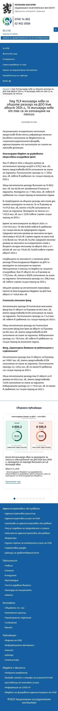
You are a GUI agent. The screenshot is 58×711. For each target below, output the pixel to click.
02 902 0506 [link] (22, 23)
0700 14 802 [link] (22, 19)
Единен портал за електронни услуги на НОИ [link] (28, 543)
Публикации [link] (9, 635)
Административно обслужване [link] (21, 508)
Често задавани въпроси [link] (18, 585)
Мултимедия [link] (11, 580)
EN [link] (9, 30)
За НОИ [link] (6, 48)
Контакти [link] (9, 602)
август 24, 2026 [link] (12, 469)
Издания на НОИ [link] (13, 640)
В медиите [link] (10, 575)
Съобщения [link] (11, 622)
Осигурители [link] (9, 59)
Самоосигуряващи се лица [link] (14, 65)
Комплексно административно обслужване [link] (27, 533)
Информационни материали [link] (19, 645)
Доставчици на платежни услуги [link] (22, 682)
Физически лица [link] (10, 54)
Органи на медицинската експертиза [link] (20, 70)
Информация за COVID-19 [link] (17, 687)
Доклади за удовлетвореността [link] (22, 553)
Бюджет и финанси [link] (14, 667)
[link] (56, 29)
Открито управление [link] (16, 672)
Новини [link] (9, 565)
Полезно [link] (9, 570)
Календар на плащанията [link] (18, 590)
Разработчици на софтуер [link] (15, 75)
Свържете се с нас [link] (15, 608)
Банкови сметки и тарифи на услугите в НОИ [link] (29, 677)
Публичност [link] (10, 560)
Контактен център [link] (15, 612)
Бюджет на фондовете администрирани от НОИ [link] (31, 692)
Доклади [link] (9, 655)
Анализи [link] (9, 650)
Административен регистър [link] (20, 513)
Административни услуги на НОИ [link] (22, 518)
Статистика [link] (12, 660)
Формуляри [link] (11, 538)
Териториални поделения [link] (18, 617)
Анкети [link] (9, 595)
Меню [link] (5, 81)
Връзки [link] (8, 627)
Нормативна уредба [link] (15, 548)
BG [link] (4, 30)
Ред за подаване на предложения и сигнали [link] (27, 528)
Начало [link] (6, 89)
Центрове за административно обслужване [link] (28, 523)
